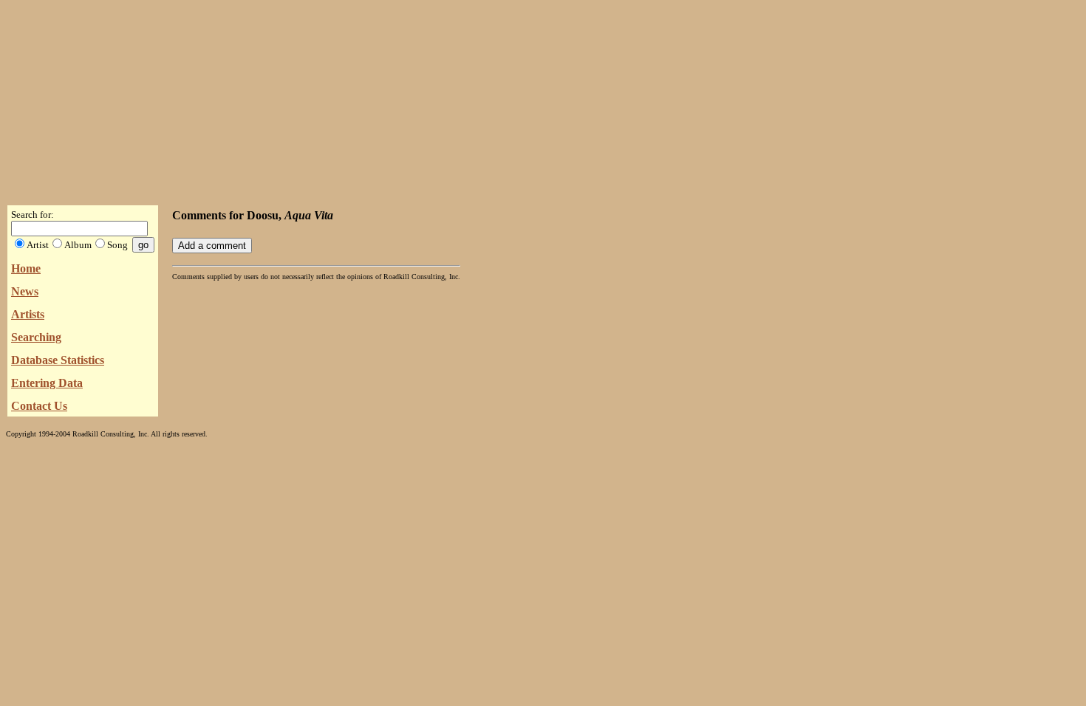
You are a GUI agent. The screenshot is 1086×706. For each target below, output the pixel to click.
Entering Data (47, 383)
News (24, 291)
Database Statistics (57, 360)
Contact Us (39, 406)
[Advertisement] (543, 98)
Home (26, 268)
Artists (27, 314)
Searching (36, 337)
